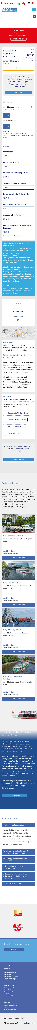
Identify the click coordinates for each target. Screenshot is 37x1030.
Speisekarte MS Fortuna (17, 420)
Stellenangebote (8, 992)
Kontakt (14, 949)
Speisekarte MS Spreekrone (18, 413)
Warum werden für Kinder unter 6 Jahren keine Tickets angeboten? (15, 852)
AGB (5, 971)
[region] (18, 21)
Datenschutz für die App (11, 977)
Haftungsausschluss (10, 973)
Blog (5, 1007)
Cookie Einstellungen (20, 92)
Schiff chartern (14, 796)
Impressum (7, 969)
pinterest (17, 956)
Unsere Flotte (8, 990)
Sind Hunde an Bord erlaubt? (13, 825)
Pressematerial (8, 996)
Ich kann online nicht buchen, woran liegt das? (14, 867)
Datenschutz (7, 975)
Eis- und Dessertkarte (16, 426)
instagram (5, 956)
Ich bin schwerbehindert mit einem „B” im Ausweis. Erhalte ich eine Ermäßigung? (16, 876)
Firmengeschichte (9, 988)
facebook (9, 956)
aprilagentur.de (29, 1023)
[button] (34, 16)
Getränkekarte (13, 433)
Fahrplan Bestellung (10, 1009)
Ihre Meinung (8, 994)
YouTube (13, 956)
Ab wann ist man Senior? (12, 884)
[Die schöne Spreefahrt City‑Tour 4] (18, 332)
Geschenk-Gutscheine (10, 1005)
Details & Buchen (18, 558)
